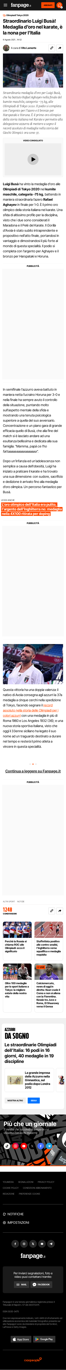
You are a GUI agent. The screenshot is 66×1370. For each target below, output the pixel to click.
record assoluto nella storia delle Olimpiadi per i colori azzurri (30, 710)
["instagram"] (15, 1146)
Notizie (20, 902)
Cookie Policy (11, 1187)
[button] (59, 48)
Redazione (8, 1193)
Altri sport (9, 902)
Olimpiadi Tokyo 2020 (17, 15)
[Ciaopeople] (33, 1359)
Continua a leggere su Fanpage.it (33, 771)
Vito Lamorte (28, 47)
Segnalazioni (25, 1182)
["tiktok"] (7, 1146)
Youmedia (8, 1182)
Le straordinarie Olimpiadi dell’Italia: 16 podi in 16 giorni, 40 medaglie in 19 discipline (30, 1053)
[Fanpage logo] (21, 5)
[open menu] (4, 5)
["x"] (32, 1146)
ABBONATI (48, 5)
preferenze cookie (29, 1193)
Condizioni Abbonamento (37, 1187)
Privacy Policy (46, 1182)
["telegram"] (49, 1146)
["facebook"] (40, 1146)
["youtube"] (24, 1146)
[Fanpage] (33, 1256)
